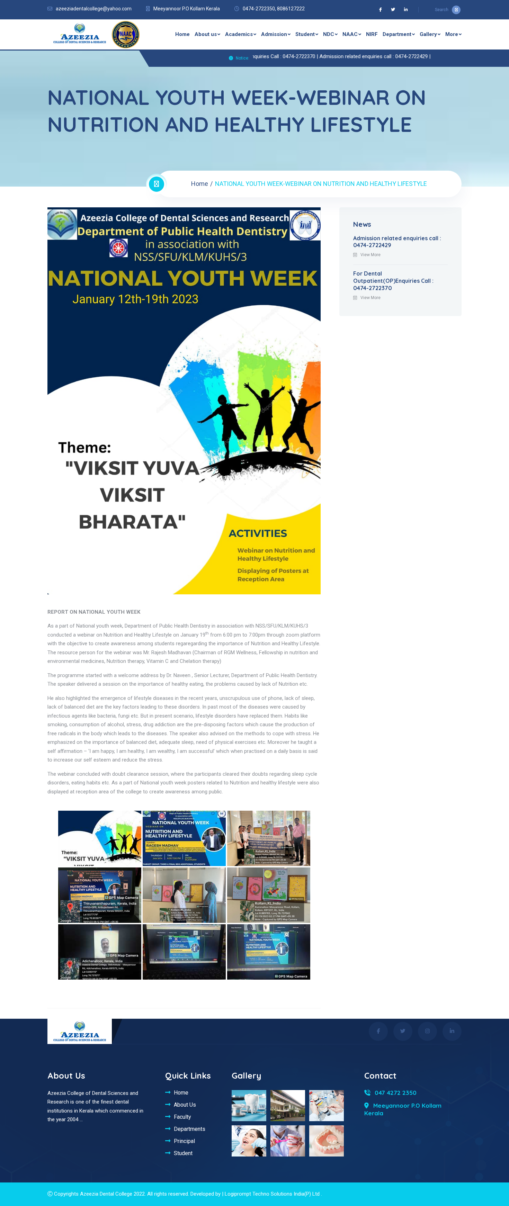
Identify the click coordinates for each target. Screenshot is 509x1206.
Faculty (182, 1117)
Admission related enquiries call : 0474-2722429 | (344, 56)
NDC (328, 34)
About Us (185, 1104)
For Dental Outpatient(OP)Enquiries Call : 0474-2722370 (393, 280)
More (451, 34)
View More (370, 254)
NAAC (350, 34)
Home (182, 34)
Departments (189, 1129)
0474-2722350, (259, 8)
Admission (274, 34)
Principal (184, 1141)
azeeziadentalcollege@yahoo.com (94, 8)
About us (206, 34)
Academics (239, 34)
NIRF (372, 34)
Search (441, 9)
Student (305, 34)
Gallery (428, 34)
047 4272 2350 (395, 1092)
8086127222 (291, 8)
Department (397, 34)
